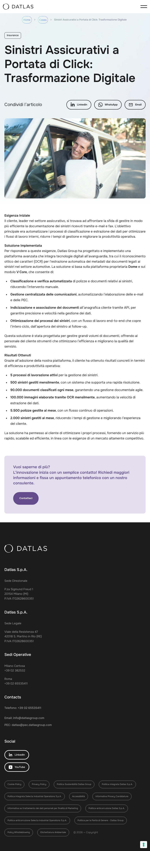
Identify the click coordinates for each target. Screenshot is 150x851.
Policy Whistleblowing (19, 832)
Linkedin (82, 104)
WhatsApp (111, 104)
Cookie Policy (14, 784)
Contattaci (25, 498)
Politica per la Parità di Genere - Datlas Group (101, 820)
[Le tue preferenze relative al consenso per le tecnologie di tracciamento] (143, 844)
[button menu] (142, 6)
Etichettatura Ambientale (53, 832)
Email (138, 104)
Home (26, 20)
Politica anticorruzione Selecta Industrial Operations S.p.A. (37, 820)
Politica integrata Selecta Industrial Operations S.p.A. (35, 796)
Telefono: (22, 708)
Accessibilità (78, 796)
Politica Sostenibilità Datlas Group (74, 784)
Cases (43, 20)
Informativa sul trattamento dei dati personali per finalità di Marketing (43, 808)
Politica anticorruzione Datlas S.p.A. (107, 808)
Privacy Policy (39, 784)
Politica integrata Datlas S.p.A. (117, 784)
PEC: (28, 725)
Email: (24, 718)
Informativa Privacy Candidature (111, 796)
